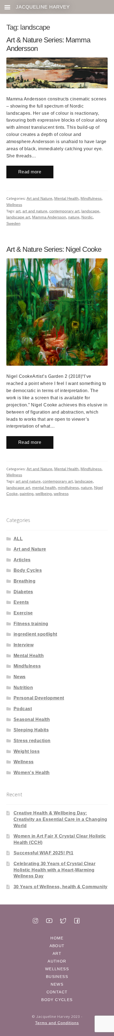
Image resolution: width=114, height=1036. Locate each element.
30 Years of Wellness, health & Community (61, 886)
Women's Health (32, 772)
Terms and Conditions (57, 1023)
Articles (22, 559)
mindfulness (68, 487)
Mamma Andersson (49, 217)
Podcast (23, 708)
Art (57, 953)
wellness (61, 493)
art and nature (34, 211)
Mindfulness (91, 198)
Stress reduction (32, 740)
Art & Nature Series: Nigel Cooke (53, 249)
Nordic (87, 217)
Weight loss (27, 751)
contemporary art (64, 211)
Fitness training (31, 623)
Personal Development (39, 698)
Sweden (13, 223)
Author (57, 961)
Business (57, 976)
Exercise (23, 613)
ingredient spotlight (35, 634)
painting (26, 493)
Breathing (25, 581)
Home (57, 938)
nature (73, 217)
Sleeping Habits (31, 730)
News (20, 676)
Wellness (14, 205)
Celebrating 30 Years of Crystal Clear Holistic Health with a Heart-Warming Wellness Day (55, 869)
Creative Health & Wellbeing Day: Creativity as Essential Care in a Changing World (60, 819)
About (57, 946)
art (18, 211)
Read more (30, 172)
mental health (44, 487)
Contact (57, 992)
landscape (90, 211)
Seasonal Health (32, 719)
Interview (24, 645)
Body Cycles (28, 570)
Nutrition (23, 687)
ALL (18, 538)
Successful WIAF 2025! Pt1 (44, 853)
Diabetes (23, 591)
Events (21, 602)
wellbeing (43, 493)
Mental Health (66, 198)
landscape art (18, 217)
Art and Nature (39, 198)
